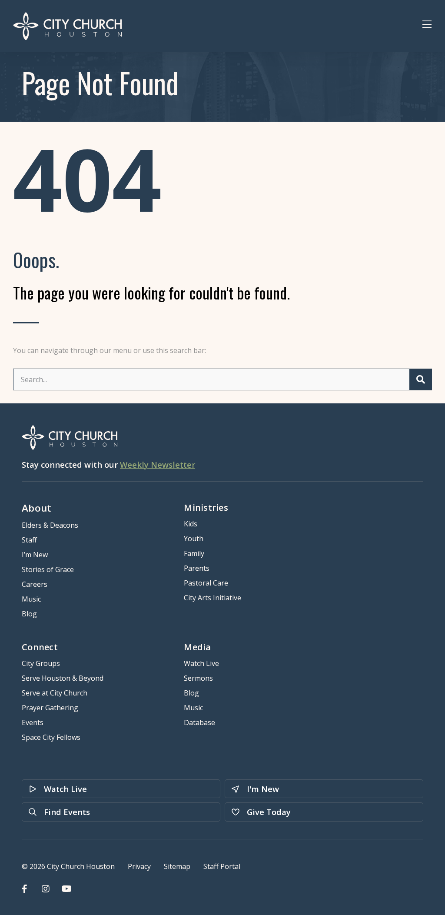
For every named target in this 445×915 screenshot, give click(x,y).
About (36, 508)
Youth (193, 538)
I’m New (35, 554)
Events (32, 722)
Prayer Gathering (50, 707)
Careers (34, 584)
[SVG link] (67, 26)
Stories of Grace (48, 569)
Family (194, 553)
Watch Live (201, 663)
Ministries (206, 507)
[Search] (420, 379)
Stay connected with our (108, 464)
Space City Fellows (51, 737)
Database (199, 722)
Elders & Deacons (50, 525)
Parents (196, 568)
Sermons (198, 678)
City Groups (41, 663)
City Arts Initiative (212, 597)
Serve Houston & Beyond (62, 678)
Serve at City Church (54, 693)
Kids (190, 524)
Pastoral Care (206, 583)
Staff (29, 540)
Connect (40, 647)
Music (31, 599)
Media (197, 647)
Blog (29, 614)
